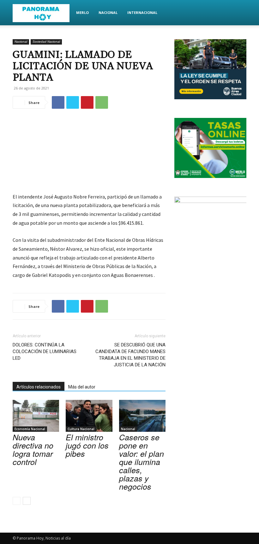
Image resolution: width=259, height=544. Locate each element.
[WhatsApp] (101, 102)
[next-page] (27, 501)
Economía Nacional (30, 429)
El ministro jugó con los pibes (87, 445)
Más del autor (81, 386)
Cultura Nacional (81, 429)
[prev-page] (17, 501)
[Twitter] (72, 102)
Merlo (82, 12)
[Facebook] (58, 102)
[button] (238, 13)
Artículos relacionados (38, 386)
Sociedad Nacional (46, 41)
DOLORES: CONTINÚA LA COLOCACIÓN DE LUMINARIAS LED (44, 351)
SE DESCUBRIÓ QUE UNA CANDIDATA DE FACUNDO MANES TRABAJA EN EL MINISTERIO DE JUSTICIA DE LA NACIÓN (130, 355)
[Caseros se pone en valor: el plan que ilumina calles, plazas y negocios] (142, 416)
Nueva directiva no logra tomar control (33, 449)
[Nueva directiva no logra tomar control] (36, 416)
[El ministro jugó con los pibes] (89, 416)
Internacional (142, 12)
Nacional (108, 12)
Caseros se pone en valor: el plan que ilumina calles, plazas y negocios (141, 461)
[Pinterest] (87, 102)
